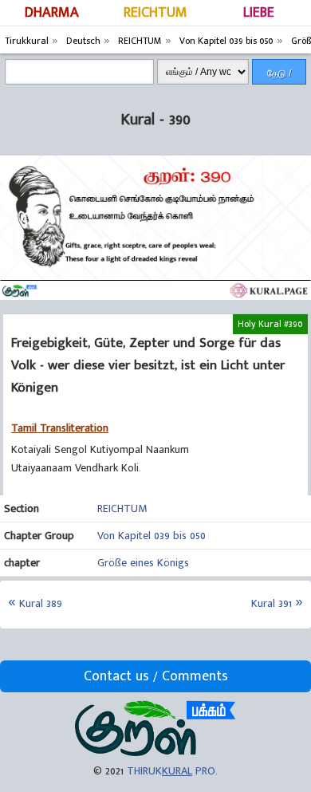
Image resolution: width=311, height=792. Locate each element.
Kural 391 (271, 603)
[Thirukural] (155, 752)
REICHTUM (155, 13)
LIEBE (258, 13)
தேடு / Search (278, 76)
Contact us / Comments (156, 676)
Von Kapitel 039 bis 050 (151, 535)
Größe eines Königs (143, 563)
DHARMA (52, 13)
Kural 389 (40, 603)
